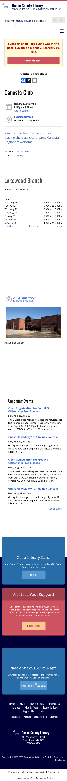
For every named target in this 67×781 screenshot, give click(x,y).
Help (45, 716)
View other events (33, 60)
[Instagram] (9, 15)
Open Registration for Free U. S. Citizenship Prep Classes (29, 409)
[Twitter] (13, 15)
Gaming (20, 155)
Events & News (50, 707)
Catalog (41, 21)
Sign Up (33, 574)
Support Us (28, 711)
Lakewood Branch (23, 117)
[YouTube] (23, 15)
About (23, 704)
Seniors (20, 151)
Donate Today (33, 625)
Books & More (37, 704)
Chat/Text (54, 716)
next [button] (58, 226)
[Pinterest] (18, 15)
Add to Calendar (22, 110)
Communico (53, 772)
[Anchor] (27, 15)
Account (19, 20)
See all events (55, 508)
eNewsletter (8, 20)
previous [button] (9, 226)
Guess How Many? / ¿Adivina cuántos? (33, 437)
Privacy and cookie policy (20, 772)
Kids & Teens (31, 707)
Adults (27, 151)
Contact (43, 711)
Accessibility (39, 772)
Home (12, 704)
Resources (54, 704)
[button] (62, 31)
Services (15, 707)
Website (30, 21)
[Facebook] (4, 15)
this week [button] (33, 226)
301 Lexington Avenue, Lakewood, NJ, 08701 (24, 299)
